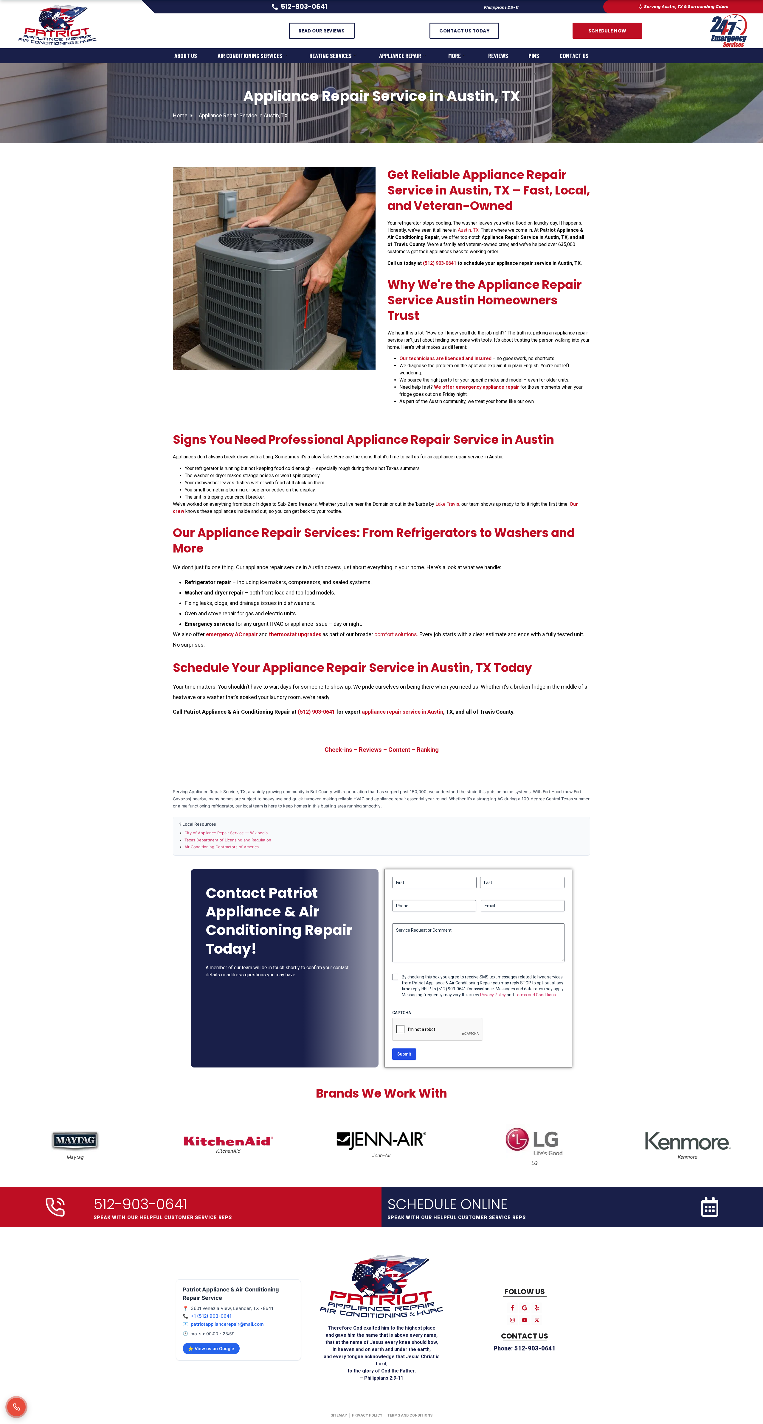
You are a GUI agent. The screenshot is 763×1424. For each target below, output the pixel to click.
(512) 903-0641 (439, 263)
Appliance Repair (400, 55)
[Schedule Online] (709, 1207)
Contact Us (574, 55)
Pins (533, 55)
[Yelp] (536, 1307)
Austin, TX (468, 230)
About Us (185, 55)
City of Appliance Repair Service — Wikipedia (226, 832)
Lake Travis (447, 504)
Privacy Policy (493, 994)
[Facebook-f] (512, 1307)
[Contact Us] (16, 1407)
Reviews (498, 55)
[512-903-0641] (55, 1207)
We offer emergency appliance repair (476, 387)
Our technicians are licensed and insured (445, 358)
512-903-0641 (140, 1204)
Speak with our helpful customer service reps (163, 1217)
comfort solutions (395, 634)
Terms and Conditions (535, 994)
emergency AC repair (232, 634)
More (454, 55)
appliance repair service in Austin (402, 712)
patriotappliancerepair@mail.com (227, 1324)
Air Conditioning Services (250, 55)
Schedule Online (447, 1204)
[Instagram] (512, 1320)
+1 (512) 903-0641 (211, 1316)
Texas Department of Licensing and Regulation (227, 840)
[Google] (524, 1307)
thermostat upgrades (295, 634)
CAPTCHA (401, 1012)
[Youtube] (524, 1320)
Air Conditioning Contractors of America (221, 846)
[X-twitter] (536, 1320)
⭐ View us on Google (211, 1348)
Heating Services (330, 55)
